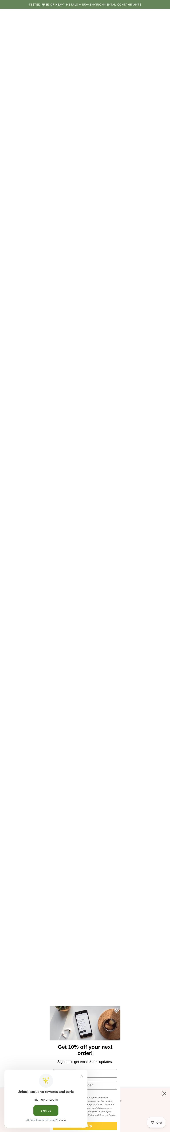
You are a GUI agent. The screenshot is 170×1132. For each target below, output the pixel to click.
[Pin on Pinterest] (157, 837)
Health (16, 839)
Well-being (86, 839)
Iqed (27, 839)
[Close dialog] (116, 1010)
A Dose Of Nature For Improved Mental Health (48, 750)
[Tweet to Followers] (147, 837)
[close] (164, 1093)
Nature (38, 839)
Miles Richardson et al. (58, 714)
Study (71, 839)
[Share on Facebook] (138, 837)
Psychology (55, 839)
